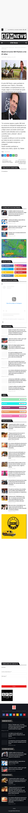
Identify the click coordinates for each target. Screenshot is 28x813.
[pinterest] (20, 272)
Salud (13, 403)
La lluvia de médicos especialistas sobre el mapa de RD (16, 220)
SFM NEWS (5, 57)
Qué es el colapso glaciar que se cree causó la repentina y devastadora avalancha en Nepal (16, 346)
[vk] (7, 275)
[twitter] (7, 269)
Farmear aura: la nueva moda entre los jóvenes (17, 233)
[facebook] (7, 265)
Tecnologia (13, 407)
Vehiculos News (13, 416)
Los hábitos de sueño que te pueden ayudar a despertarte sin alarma (16, 735)
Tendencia (13, 411)
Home (14, 808)
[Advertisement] (14, 14)
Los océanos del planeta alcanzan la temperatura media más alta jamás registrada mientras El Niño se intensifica (17, 372)
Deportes (13, 399)
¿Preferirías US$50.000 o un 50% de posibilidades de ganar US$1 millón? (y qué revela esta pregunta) (17, 380)
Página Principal (4, 47)
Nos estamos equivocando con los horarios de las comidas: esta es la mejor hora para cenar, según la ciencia (16, 465)
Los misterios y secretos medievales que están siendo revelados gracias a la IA (17, 742)
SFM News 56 (6, 319)
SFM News (14, 43)
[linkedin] (21, 715)
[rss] (7, 272)
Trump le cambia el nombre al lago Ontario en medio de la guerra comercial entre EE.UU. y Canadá (17, 388)
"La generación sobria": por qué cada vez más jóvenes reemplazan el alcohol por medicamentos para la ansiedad (17, 426)
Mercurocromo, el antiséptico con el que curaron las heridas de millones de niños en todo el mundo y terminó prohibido (17, 507)
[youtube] (20, 269)
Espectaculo (11, 47)
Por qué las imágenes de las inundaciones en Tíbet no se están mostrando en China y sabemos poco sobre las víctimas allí (17, 355)
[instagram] (20, 265)
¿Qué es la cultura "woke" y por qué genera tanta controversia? (17, 227)
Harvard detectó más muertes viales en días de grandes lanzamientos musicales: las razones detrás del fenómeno (17, 482)
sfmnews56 (14, 319)
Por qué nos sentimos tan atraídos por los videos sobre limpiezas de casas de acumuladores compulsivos (17, 490)
